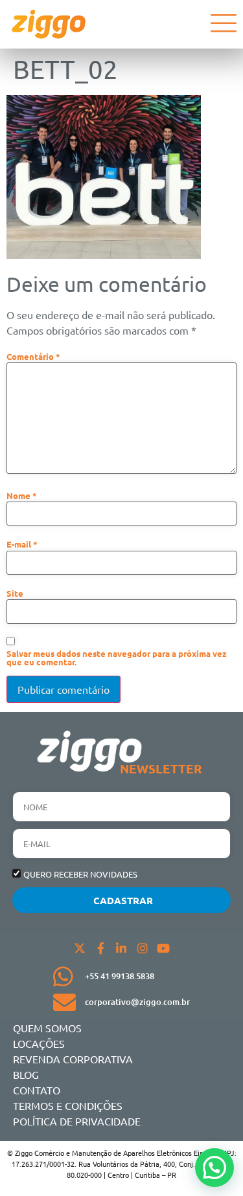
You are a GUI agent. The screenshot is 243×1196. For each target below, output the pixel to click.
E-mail (22, 544)
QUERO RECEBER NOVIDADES (80, 874)
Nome (21, 496)
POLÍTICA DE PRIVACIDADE (77, 1120)
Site (14, 594)
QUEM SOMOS (47, 1027)
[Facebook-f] (100, 948)
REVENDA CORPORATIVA (73, 1058)
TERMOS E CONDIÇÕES (67, 1105)
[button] (214, 1167)
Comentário (33, 357)
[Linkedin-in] (121, 948)
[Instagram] (142, 948)
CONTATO (36, 1089)
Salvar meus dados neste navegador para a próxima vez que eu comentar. (116, 658)
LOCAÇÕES (39, 1043)
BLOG (26, 1074)
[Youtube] (163, 948)
